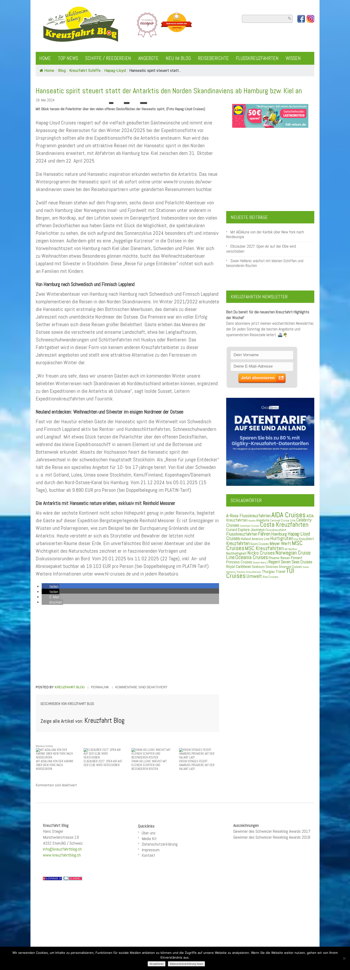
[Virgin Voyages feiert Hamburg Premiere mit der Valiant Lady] (199, 753)
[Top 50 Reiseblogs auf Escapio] (147, 25)
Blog (62, 70)
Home (45, 58)
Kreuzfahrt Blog (70, 687)
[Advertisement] (127, 645)
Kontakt (148, 855)
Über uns (148, 833)
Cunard (231, 529)
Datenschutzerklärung (160, 844)
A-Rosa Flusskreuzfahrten (248, 516)
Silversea (271, 567)
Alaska (251, 520)
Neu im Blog (178, 58)
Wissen (293, 58)
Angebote (148, 58)
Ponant (296, 557)
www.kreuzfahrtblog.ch (62, 855)
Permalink (100, 687)
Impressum (151, 849)
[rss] (310, 19)
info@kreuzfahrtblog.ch (62, 849)
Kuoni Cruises (259, 544)
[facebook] (301, 19)
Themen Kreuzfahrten (248, 572)
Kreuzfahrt (306, 539)
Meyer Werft (280, 543)
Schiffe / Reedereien (108, 58)
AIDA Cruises (288, 514)
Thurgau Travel (273, 571)
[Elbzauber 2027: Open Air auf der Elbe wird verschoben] (104, 753)
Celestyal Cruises (249, 525)
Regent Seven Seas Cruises (290, 562)
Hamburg (279, 534)
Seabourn (258, 566)
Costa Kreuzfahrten (284, 525)
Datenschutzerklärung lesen (186, 964)
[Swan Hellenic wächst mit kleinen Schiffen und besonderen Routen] (151, 753)
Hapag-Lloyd (115, 70)
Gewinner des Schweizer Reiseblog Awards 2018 (271, 837)
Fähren (264, 534)
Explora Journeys (251, 529)
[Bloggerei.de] (72, 878)
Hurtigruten (281, 538)
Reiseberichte (213, 58)
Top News (68, 58)
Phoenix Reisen (279, 557)
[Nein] (344, 958)
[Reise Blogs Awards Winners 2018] (176, 25)
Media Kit (149, 838)
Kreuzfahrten (238, 543)
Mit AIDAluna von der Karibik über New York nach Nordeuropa (265, 234)
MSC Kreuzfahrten (264, 548)
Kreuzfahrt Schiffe (85, 70)
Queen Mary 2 (260, 562)
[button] (50, 586)
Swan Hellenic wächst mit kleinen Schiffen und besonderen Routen (264, 263)
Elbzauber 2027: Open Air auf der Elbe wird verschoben (261, 249)
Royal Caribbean (238, 566)
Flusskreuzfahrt (275, 530)
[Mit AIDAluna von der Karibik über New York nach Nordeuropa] (56, 753)
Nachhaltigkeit (236, 553)
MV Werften (291, 549)
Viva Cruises (270, 577)
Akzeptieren (157, 964)
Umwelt (254, 576)
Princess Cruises (239, 562)
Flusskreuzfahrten (257, 58)
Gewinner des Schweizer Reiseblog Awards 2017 (271, 831)
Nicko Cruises (261, 553)
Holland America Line (255, 539)
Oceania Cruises (251, 557)
